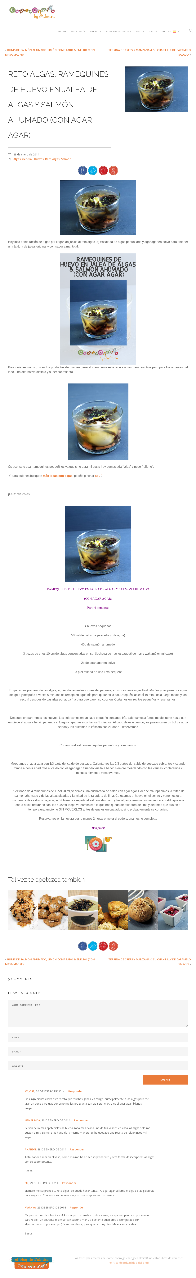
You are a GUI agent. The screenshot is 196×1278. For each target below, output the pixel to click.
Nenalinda (32, 1120)
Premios (95, 31)
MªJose (29, 1091)
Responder (75, 1091)
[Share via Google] (113, 170)
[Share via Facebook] (82, 170)
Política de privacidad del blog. (129, 1262)
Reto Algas (52, 159)
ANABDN (30, 1149)
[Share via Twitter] (92, 170)
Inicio (62, 31)
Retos (140, 31)
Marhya (30, 1207)
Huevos (39, 159)
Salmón (66, 159)
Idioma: (167, 31)
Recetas (76, 31)
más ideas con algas (58, 475)
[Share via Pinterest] (103, 170)
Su (26, 1183)
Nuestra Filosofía (118, 31)
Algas (17, 159)
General (27, 159)
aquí (98, 475)
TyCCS (153, 31)
